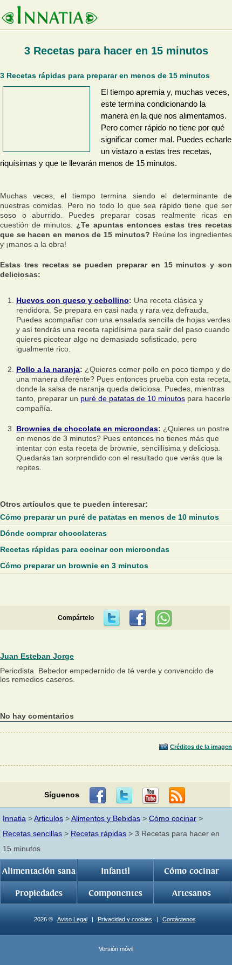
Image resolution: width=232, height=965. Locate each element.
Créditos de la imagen (201, 746)
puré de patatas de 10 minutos (132, 398)
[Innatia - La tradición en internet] (49, 16)
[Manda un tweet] (112, 618)
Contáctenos (179, 919)
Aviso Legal (72, 919)
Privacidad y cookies (125, 919)
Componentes (115, 893)
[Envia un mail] (177, 795)
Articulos (48, 818)
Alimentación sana (39, 871)
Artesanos (191, 893)
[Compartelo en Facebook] (137, 618)
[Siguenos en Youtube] (150, 796)
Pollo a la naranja (48, 369)
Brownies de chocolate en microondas (87, 428)
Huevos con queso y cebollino (72, 300)
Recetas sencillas (32, 833)
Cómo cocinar (172, 818)
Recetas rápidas (98, 833)
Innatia (14, 818)
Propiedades (39, 893)
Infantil (115, 871)
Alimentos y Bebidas (105, 818)
